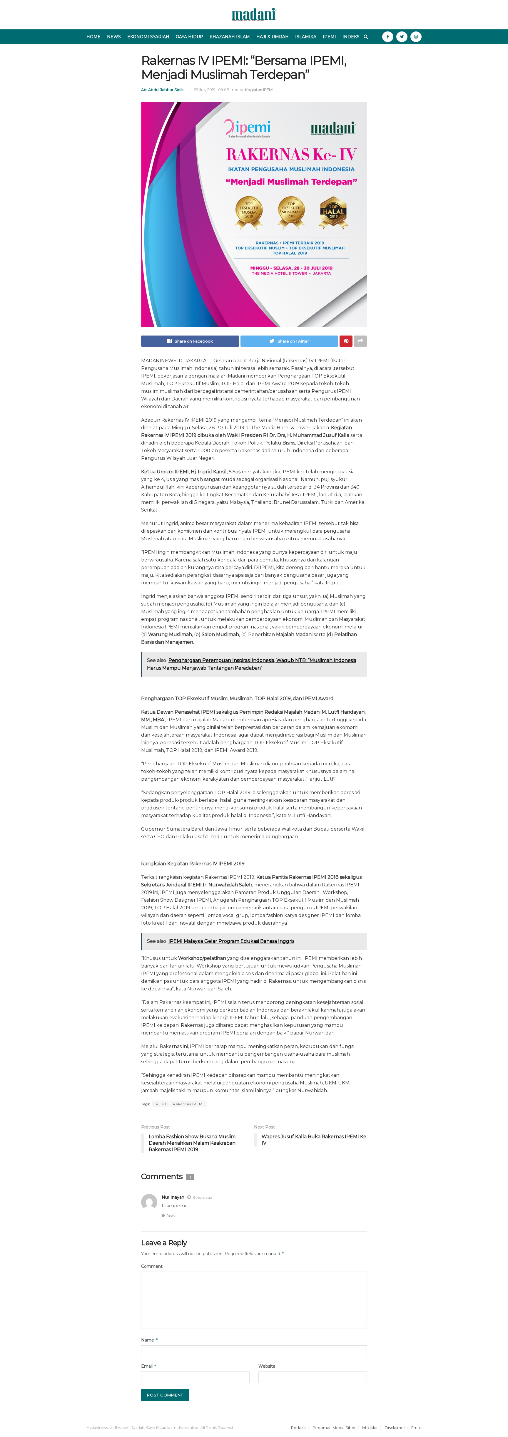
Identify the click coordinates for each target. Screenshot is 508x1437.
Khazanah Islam (230, 36)
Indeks (351, 36)
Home (93, 36)
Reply (170, 1215)
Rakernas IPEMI (188, 1104)
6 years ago (202, 1197)
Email (149, 1366)
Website (266, 1366)
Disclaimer (395, 1427)
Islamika (305, 36)
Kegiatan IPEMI (259, 89)
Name (149, 1340)
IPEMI (160, 1104)
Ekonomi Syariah (148, 36)
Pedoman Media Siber (334, 1427)
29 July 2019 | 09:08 (211, 89)
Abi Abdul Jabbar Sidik (162, 89)
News (114, 36)
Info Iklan (370, 1427)
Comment (152, 1266)
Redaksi (298, 1427)
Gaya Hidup (189, 36)
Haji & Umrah (272, 36)
